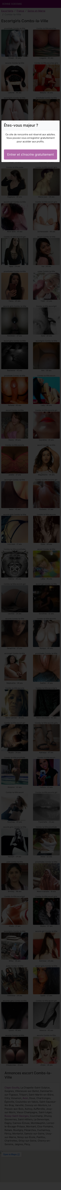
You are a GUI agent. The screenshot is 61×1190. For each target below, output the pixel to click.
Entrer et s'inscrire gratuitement (30, 154)
